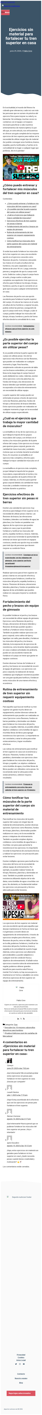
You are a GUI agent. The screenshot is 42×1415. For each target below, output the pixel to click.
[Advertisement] (21, 67)
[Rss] (24, 1019)
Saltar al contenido (7, 2)
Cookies (21, 1357)
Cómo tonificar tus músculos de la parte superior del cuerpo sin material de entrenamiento (22, 244)
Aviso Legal (21, 1360)
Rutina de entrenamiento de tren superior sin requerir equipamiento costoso (21, 235)
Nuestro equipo (21, 1378)
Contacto (21, 1374)
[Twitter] (21, 1019)
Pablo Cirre (27, 51)
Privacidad (21, 1355)
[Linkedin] (18, 1019)
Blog (21, 1383)
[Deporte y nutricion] (11, 6)
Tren (16, 1025)
